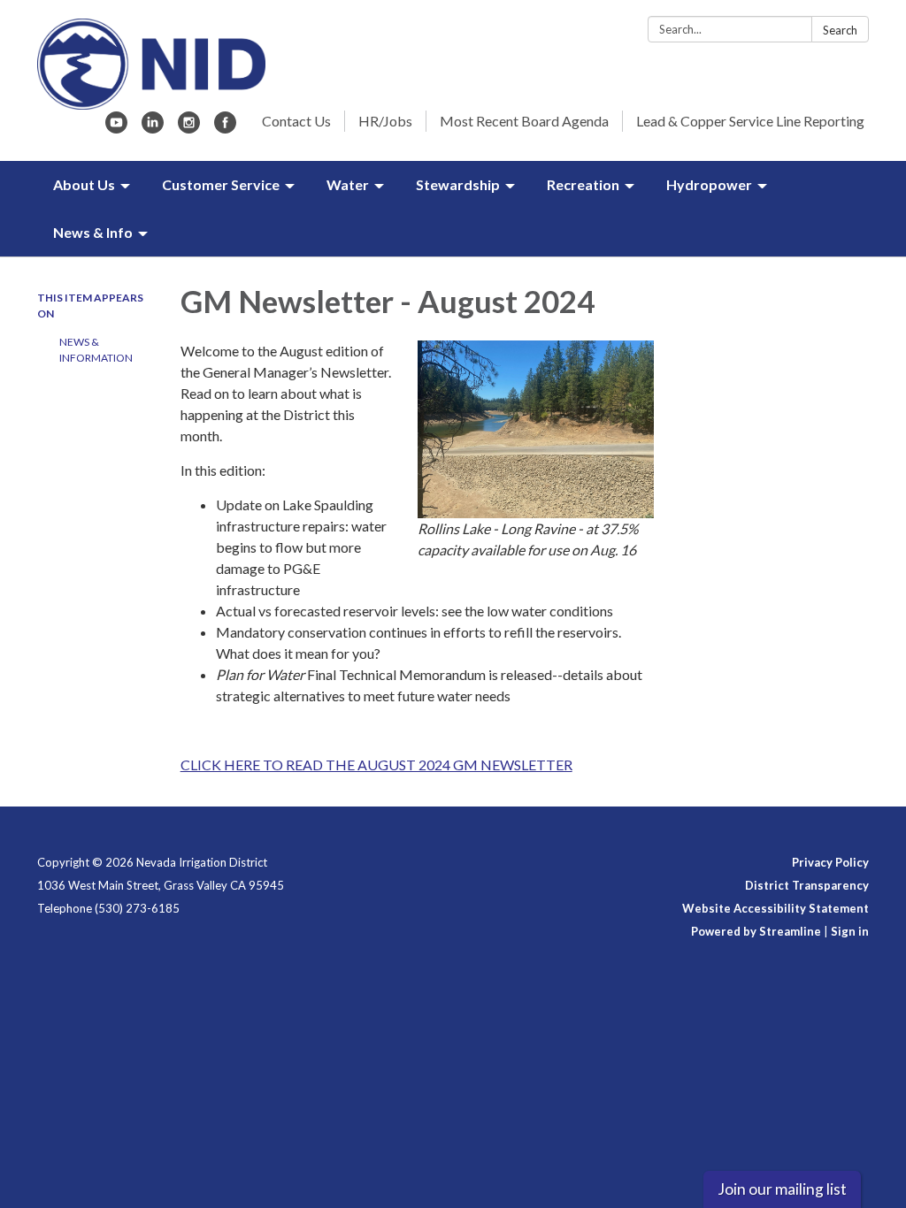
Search (840, 30)
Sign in (850, 931)
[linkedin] (153, 127)
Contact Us (296, 120)
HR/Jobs (385, 120)
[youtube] (116, 127)
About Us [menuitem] (84, 184)
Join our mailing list (782, 1189)
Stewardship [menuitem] (458, 184)
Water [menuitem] (347, 184)
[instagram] (189, 127)
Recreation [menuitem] (583, 184)
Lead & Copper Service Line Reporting (750, 120)
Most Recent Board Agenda (524, 120)
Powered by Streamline (756, 931)
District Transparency (807, 885)
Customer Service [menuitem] (221, 184)
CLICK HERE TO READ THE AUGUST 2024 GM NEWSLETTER (376, 764)
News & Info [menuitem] (93, 232)
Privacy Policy (830, 862)
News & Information (96, 349)
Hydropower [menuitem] (709, 184)
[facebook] (225, 127)
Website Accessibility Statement (775, 908)
